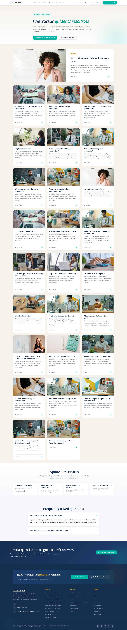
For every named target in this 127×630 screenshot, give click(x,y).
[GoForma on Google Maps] (112, 626)
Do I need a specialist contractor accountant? (46, 515)
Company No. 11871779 (27, 626)
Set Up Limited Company (51, 611)
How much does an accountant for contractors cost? (49, 531)
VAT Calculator (74, 599)
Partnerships (97, 605)
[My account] (82, 2)
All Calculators (73, 605)
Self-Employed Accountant (52, 596)
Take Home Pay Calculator (77, 593)
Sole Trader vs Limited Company (78, 602)
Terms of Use (97, 614)
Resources (52, 3)
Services (36, 3)
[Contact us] (85, 2)
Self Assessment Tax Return (52, 608)
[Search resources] (78, 2)
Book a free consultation (106, 552)
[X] (108, 626)
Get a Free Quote (78, 577)
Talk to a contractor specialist (45, 37)
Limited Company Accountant (53, 593)
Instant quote (109, 3)
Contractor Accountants (52, 599)
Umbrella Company (50, 614)
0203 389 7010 (21, 604)
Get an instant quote (67, 37)
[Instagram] (101, 626)
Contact (61, 3)
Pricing (45, 3)
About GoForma (98, 593)
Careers (96, 599)
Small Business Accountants (53, 605)
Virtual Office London (51, 617)
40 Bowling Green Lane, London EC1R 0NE (28, 611)
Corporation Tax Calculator (77, 596)
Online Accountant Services (53, 602)
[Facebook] (105, 626)
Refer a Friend (97, 602)
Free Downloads (74, 608)
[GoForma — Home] (16, 3)
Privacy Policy (97, 611)
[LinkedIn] (97, 626)
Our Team (96, 596)
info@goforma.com (22, 607)
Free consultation (96, 3)
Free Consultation (99, 608)
